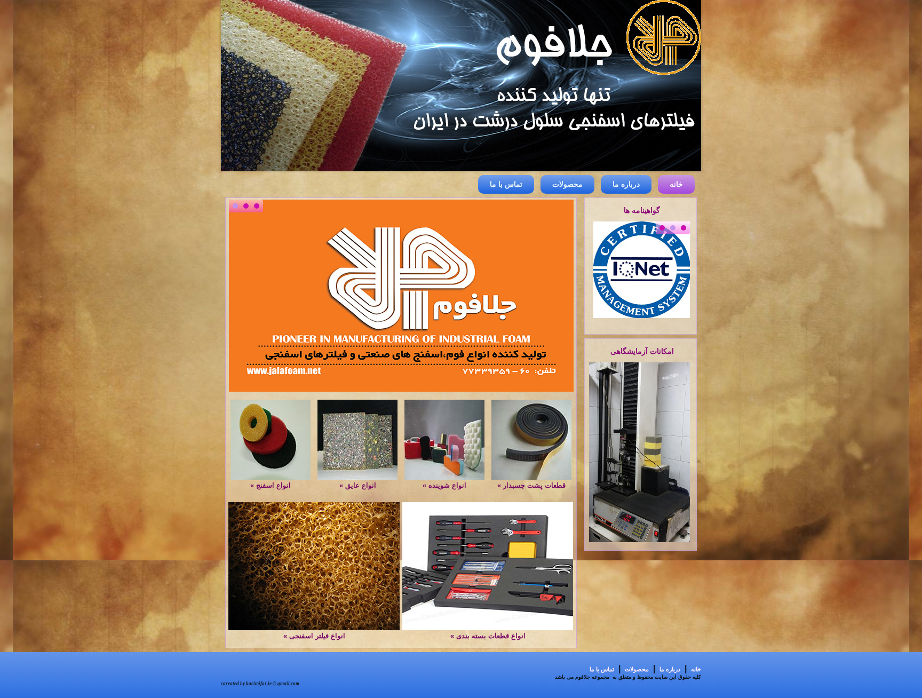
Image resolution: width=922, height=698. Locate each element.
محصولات (567, 184)
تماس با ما (506, 184)
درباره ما (626, 184)
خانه (676, 184)
